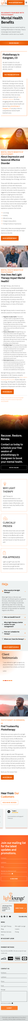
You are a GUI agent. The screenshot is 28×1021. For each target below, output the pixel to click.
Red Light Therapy (6, 926)
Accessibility (5, 1019)
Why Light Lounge (20, 926)
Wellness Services (6, 932)
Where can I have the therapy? (14, 639)
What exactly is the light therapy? (12, 591)
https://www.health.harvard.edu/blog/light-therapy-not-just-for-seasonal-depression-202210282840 (12, 399)
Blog (2, 929)
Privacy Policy (22, 1017)
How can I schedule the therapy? (11, 633)
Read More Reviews (10, 802)
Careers (17, 929)
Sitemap (10, 1019)
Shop (2, 935)
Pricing (17, 932)
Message (3, 989)
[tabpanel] (14, 666)
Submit (9, 1008)
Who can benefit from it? (12, 617)
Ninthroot (23, 1019)
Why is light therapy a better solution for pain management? (13, 624)
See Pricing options (11, 75)
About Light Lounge (11, 647)
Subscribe (14, 879)
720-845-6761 (23, 916)
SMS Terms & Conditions (6, 873)
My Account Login (7, 938)
